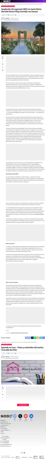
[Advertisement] (25, 64)
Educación (4, 344)
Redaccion (7, 356)
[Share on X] (8, 15)
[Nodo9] (7, 1)
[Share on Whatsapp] (10, 15)
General (3, 6)
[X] (20, 417)
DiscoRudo (7, 18)
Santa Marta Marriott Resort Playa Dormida (19, 332)
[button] (2, 1)
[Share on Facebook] (6, 15)
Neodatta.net (8, 457)
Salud (13, 6)
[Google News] (31, 417)
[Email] (12, 15)
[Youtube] (25, 417)
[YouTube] (24, 453)
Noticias (8, 6)
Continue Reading (23, 405)
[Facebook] (14, 417)
